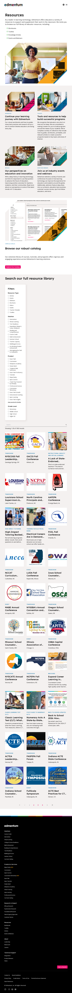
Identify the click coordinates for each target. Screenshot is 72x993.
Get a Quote (62, 967)
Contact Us (7, 975)
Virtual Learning (8, 839)
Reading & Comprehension (11, 848)
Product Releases (8, 958)
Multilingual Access (9, 853)
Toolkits (6, 928)
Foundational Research (10, 911)
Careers (6, 947)
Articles (6, 931)
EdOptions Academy (9, 887)
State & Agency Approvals (10, 914)
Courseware (7, 870)
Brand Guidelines (16, 975)
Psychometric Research (10, 909)
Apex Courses (8, 873)
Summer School (8, 856)
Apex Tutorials (8, 881)
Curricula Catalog (8, 859)
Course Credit (7, 834)
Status (6, 961)
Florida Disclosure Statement (38, 978)
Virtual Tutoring (8, 889)
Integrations (7, 955)
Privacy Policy (7, 978)
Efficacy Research (8, 906)
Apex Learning (8, 892)
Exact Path (6, 878)
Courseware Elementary (11, 875)
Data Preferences (8, 981)
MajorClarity (7, 867)
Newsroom (7, 944)
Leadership (7, 942)
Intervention (7, 837)
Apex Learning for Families (14, 402)
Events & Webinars (9, 933)
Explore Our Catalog (13, 267)
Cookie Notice (16, 978)
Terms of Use (25, 978)
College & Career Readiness (11, 842)
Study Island (7, 884)
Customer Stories (8, 917)
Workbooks (7, 925)
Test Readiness (8, 851)
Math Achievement (9, 845)
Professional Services (9, 895)
